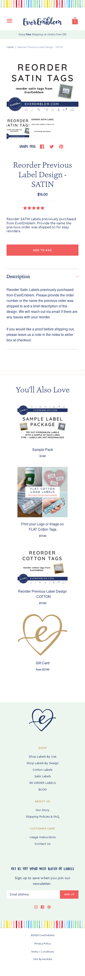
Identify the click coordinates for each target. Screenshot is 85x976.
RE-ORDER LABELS (42, 783)
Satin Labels (42, 776)
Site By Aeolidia (42, 959)
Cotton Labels (42, 769)
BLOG (43, 789)
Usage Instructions (43, 837)
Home (10, 47)
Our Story (42, 810)
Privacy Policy (42, 943)
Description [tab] (18, 276)
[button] (34, 208)
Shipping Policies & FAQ (42, 816)
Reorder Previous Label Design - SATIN (40, 47)
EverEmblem (46, 935)
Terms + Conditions (42, 951)
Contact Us (42, 843)
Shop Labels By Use (42, 756)
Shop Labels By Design (43, 763)
